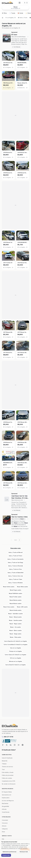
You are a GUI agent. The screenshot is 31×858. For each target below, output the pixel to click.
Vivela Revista (5, 812)
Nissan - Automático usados (15, 613)
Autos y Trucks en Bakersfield (15, 572)
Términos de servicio (7, 766)
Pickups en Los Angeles (15, 651)
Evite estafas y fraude (7, 772)
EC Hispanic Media (7, 792)
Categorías (5, 828)
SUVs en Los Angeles (15, 658)
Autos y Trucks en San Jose (15, 576)
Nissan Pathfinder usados (15, 593)
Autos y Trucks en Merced (15, 552)
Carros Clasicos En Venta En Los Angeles (15, 654)
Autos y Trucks (23, 17)
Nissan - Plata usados (15, 637)
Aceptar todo (6, 855)
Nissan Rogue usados (15, 590)
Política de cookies (7, 778)
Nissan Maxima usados (15, 600)
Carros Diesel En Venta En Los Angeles (15, 664)
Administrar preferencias (9, 851)
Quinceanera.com (6, 794)
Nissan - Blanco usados (15, 630)
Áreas (3, 831)
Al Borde (4, 809)
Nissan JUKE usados (22, 607)
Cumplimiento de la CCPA (8, 781)
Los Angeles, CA (11, 17)
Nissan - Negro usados (16, 623)
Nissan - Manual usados (15, 617)
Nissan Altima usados (22, 586)
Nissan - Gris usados (15, 627)
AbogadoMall (5, 806)
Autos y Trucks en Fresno (15, 555)
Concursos (5, 823)
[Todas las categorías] (19, 2)
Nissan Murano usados (15, 603)
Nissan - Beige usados (15, 633)
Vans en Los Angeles (15, 648)
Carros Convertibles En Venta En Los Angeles (15, 644)
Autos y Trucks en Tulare (15, 579)
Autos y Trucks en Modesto (15, 582)
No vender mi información (8, 784)
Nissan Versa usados (8, 607)
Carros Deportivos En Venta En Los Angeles (15, 641)
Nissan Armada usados (15, 610)
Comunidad (5, 820)
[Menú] (26, 2)
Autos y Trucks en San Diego (15, 562)
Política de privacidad (7, 775)
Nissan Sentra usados (8, 586)
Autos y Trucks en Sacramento (15, 559)
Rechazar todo (24, 851)
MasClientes (5, 803)
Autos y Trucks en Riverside (15, 566)
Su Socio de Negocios (8, 800)
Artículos (4, 826)
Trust (3, 769)
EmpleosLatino (5, 797)
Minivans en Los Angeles (15, 661)
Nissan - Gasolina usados (15, 620)
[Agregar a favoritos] (13, 67)
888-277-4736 (8, 737)
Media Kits (4, 761)
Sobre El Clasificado (7, 758)
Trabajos (4, 763)
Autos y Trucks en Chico (15, 569)
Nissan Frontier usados (15, 596)
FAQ (3, 839)
